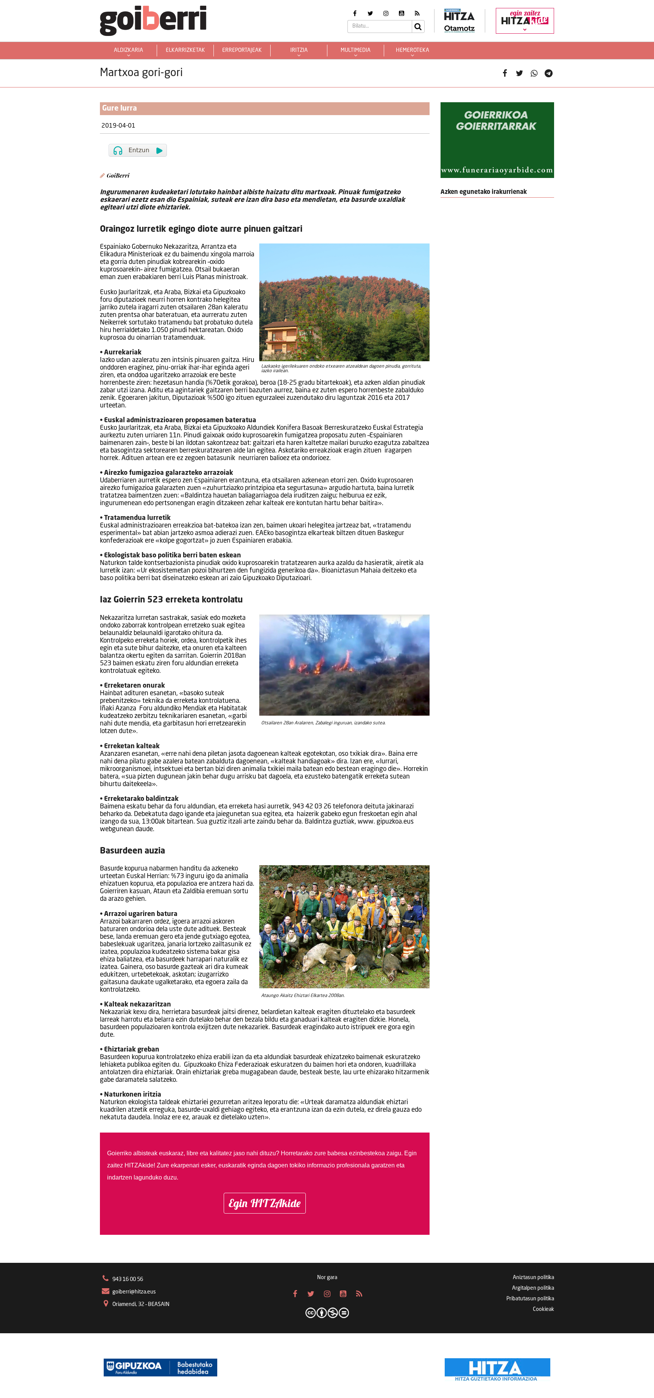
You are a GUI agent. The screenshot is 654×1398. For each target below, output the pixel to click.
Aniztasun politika (533, 1277)
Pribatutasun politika (530, 1298)
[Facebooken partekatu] (505, 73)
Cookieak (543, 1309)
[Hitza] (497, 1367)
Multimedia (356, 50)
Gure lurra (119, 108)
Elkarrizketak (185, 50)
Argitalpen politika (533, 1288)
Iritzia (299, 50)
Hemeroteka (412, 50)
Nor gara (327, 1277)
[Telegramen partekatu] (548, 73)
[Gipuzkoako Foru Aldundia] (160, 1367)
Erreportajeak (242, 50)
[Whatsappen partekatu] (534, 73)
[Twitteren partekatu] (519, 73)
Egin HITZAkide (265, 1203)
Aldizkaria (128, 50)
